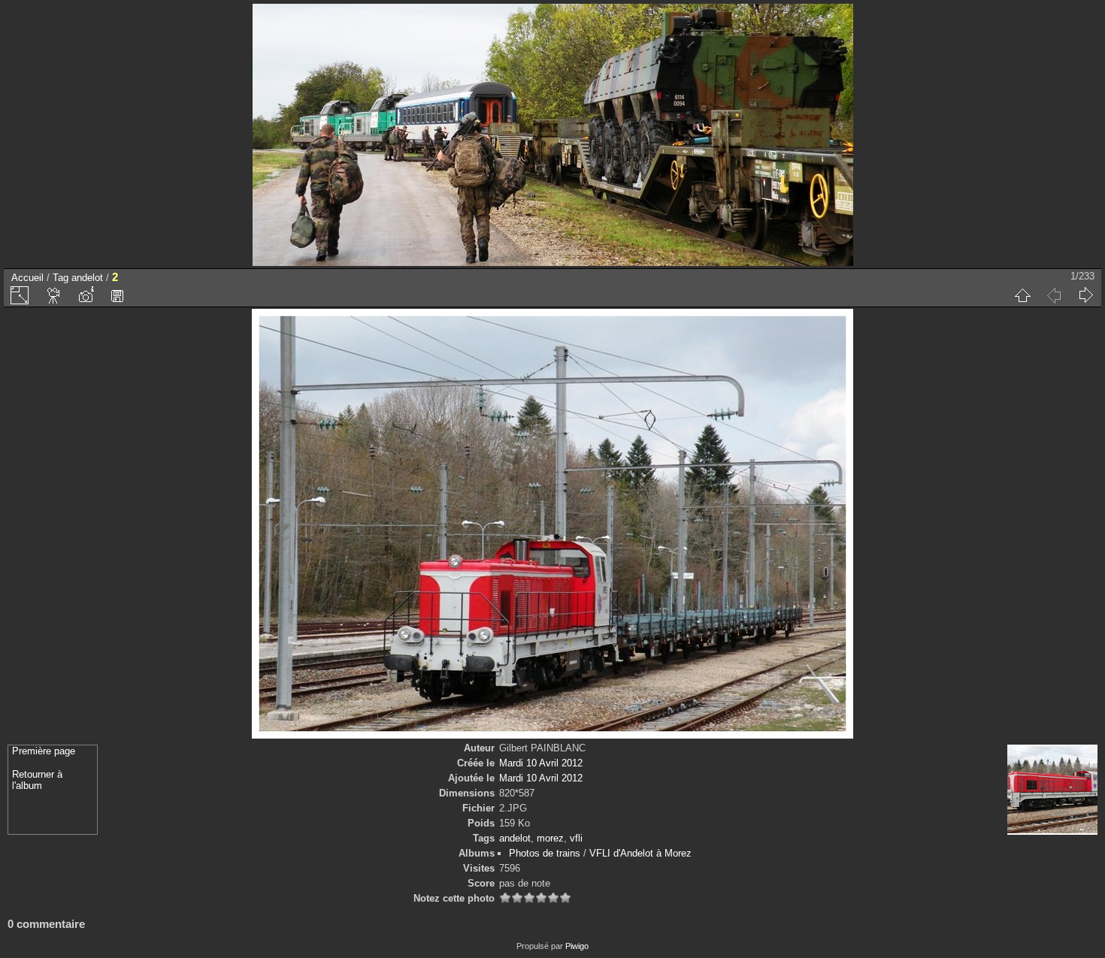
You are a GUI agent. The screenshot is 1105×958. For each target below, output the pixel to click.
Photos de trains (544, 853)
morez (550, 838)
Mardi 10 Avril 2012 (541, 763)
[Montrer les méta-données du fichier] (85, 295)
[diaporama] (54, 295)
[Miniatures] (1022, 295)
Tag (60, 277)
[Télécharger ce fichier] (117, 295)
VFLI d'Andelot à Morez (640, 853)
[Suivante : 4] (1085, 295)
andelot (87, 277)
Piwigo (577, 945)
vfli (576, 838)
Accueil (27, 277)
